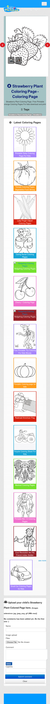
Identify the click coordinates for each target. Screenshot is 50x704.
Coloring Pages (31, 9)
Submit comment (25, 676)
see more (42, 560)
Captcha (9, 666)
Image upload (11, 635)
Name (8, 626)
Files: (8, 638)
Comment (10, 647)
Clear (25, 681)
